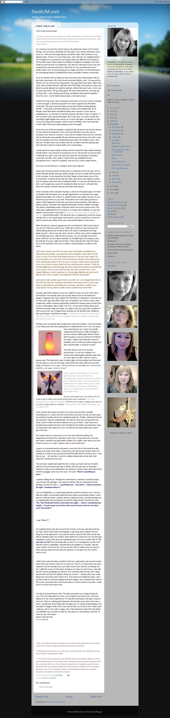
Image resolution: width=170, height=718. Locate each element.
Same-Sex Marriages (115, 205)
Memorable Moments (115, 202)
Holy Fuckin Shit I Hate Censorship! (121, 151)
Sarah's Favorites (49, 678)
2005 (112, 193)
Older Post (96, 696)
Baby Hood (116, 143)
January (115, 182)
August (115, 137)
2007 (112, 186)
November (116, 130)
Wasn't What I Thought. (121, 165)
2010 (112, 118)
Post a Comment (45, 687)
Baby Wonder (117, 155)
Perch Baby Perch (119, 162)
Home (69, 696)
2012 (112, 114)
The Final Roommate (120, 168)
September (116, 134)
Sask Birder (111, 266)
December (116, 127)
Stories (110, 211)
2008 (112, 124)
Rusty (114, 158)
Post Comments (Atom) (56, 702)
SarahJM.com (45, 11)
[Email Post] (68, 675)
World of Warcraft (114, 217)
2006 (112, 189)
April (114, 176)
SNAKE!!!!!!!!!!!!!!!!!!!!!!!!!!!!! (122, 146)
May (114, 172)
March (115, 179)
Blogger (99, 712)
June (114, 140)
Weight (110, 214)
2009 (112, 121)
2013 (112, 111)
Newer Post (42, 696)
